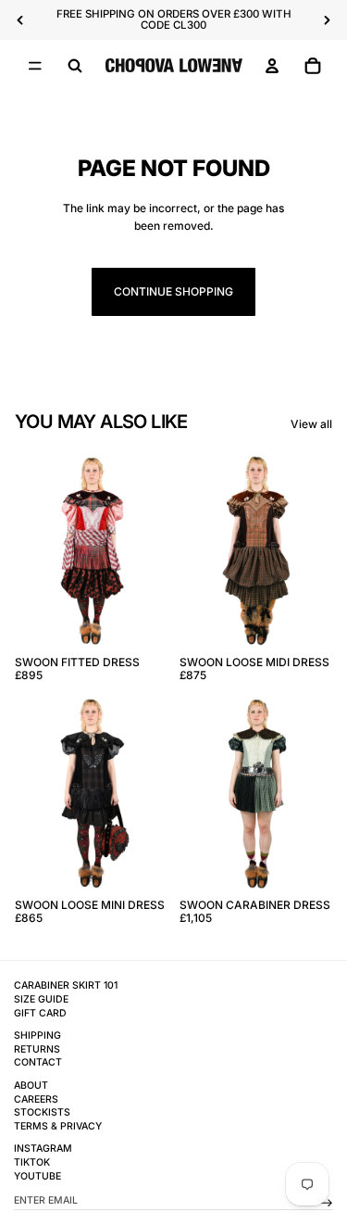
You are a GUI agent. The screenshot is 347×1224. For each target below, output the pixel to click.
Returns (37, 1049)
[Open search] (75, 65)
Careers (36, 1099)
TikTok (32, 1162)
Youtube (37, 1176)
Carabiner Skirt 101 (66, 985)
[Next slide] (326, 20)
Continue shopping (173, 291)
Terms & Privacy (58, 1126)
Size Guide (41, 999)
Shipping (37, 1035)
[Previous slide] (20, 20)
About (31, 1085)
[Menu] (35, 65)
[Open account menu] (272, 65)
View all (311, 424)
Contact (38, 1062)
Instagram (43, 1148)
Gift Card (40, 1013)
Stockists (42, 1112)
